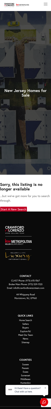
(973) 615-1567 (33, 280)
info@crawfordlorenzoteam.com (28, 288)
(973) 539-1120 (35, 284)
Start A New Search (13, 209)
